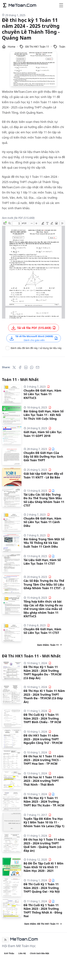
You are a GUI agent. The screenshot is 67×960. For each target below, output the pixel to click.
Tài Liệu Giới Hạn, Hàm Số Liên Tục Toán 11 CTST (42, 562)
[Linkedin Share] (26, 367)
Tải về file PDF (34, 328)
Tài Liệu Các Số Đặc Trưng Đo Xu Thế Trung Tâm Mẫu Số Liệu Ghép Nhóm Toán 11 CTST (44, 500)
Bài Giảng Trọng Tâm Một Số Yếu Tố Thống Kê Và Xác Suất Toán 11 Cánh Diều (44, 542)
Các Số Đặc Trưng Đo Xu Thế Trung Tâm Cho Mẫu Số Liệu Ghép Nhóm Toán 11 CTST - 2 (44, 584)
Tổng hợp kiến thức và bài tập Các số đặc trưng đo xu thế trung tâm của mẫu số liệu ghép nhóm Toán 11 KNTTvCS (43, 608)
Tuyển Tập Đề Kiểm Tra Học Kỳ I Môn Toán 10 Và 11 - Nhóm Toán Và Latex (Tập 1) (44, 822)
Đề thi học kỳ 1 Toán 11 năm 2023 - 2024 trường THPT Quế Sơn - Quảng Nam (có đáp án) (44, 845)
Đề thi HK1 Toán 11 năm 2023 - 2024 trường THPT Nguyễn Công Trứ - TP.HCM (43, 739)
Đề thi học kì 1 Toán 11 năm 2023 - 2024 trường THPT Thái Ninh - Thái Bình (44, 780)
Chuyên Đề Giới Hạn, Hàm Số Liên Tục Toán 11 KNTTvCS (42, 394)
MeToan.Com (24, 939)
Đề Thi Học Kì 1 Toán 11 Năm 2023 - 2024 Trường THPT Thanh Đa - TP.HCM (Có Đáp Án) (44, 696)
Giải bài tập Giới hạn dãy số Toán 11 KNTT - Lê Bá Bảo (43, 475)
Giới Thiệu (9, 953)
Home (11, 46)
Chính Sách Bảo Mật (39, 953)
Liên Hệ (22, 953)
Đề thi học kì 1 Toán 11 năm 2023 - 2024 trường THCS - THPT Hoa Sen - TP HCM (44, 760)
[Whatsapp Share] (32, 367)
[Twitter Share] (14, 367)
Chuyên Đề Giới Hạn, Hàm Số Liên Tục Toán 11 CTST (42, 631)
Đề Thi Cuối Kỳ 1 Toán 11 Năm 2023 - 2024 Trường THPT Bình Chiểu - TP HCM (42, 718)
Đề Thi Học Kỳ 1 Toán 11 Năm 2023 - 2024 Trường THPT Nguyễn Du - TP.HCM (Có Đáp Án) (42, 672)
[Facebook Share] (20, 367)
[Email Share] (38, 367)
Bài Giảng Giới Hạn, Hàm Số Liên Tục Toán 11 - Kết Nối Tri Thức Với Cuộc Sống (44, 415)
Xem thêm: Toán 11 (48, 644)
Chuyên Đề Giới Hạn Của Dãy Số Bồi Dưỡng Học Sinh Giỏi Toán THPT (43, 456)
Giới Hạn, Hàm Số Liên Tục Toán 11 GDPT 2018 (43, 434)
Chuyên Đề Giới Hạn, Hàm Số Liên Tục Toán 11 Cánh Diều (42, 522)
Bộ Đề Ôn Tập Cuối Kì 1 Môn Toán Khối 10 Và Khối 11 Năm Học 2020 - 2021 (43, 867)
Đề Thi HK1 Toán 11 (37, 46)
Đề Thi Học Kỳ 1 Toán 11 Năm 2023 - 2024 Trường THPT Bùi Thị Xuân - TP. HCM (44, 801)
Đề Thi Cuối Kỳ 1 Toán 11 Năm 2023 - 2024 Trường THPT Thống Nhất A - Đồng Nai (43, 910)
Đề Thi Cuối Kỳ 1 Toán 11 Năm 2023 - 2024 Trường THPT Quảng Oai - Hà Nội (42, 887)
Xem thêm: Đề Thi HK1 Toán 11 (41, 923)
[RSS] (5, 939)
